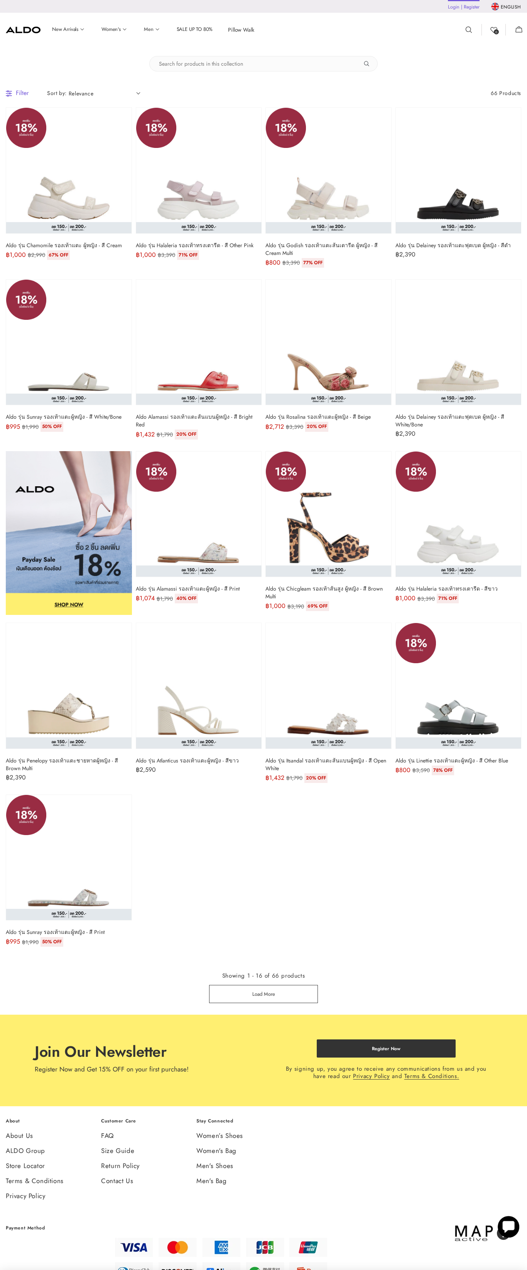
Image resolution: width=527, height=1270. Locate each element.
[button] (514, 30)
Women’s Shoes (219, 1136)
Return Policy (120, 1165)
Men (149, 29)
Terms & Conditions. (431, 1076)
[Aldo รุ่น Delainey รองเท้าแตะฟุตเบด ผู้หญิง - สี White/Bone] (458, 342)
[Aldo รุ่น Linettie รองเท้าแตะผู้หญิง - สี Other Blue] (458, 686)
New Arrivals (65, 29)
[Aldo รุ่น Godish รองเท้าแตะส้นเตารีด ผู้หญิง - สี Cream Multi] (328, 170)
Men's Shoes (214, 1165)
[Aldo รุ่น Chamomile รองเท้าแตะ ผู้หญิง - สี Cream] (69, 170)
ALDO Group (25, 1150)
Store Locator (25, 1165)
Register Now (386, 1048)
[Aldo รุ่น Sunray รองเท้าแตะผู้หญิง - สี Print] (69, 857)
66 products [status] (506, 93)
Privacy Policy (371, 1076)
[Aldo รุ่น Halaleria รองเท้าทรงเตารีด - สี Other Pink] (199, 170)
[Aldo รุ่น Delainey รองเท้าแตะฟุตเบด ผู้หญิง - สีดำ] (458, 170)
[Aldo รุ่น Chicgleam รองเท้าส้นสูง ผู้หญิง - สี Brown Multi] (328, 514)
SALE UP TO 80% (195, 29)
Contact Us (117, 1180)
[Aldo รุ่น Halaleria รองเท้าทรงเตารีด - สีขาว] (458, 514)
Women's (111, 29)
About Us (19, 1136)
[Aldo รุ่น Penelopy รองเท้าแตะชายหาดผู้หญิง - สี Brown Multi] (69, 686)
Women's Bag (216, 1150)
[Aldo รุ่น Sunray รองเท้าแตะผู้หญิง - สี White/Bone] (69, 342)
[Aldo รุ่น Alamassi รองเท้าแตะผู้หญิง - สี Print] (199, 514)
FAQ (107, 1136)
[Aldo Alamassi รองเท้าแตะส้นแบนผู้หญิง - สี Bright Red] (199, 342)
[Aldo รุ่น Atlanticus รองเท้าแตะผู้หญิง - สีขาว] (199, 686)
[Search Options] (369, 63)
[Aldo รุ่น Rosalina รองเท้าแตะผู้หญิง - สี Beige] (328, 342)
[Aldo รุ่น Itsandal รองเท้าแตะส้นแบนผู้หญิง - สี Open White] (328, 686)
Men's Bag (211, 1180)
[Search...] (473, 30)
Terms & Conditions (35, 1180)
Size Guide (117, 1150)
